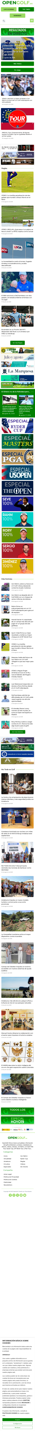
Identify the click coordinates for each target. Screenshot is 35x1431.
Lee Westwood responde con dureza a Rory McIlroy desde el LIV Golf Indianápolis (22, 686)
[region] (17, 1384)
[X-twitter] (17, 1195)
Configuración (17, 1423)
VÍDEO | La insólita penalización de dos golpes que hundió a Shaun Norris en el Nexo (15, 197)
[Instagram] (13, 1195)
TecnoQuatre (28, 1191)
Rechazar (17, 1427)
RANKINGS (17, 15)
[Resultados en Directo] (17, 32)
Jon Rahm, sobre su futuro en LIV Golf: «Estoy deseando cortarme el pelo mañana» (22, 586)
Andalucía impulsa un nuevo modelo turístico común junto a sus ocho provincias (14, 902)
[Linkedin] (21, 1195)
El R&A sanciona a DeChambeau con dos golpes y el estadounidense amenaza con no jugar (16, 297)
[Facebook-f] (10, 1195)
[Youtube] (24, 1195)
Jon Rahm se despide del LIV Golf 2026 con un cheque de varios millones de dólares (22, 597)
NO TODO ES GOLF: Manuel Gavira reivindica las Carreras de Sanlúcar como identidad (16, 868)
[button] (4, 21)
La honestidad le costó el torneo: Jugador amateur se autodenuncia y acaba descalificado (16, 263)
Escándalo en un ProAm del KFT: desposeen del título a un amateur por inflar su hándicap (15, 331)
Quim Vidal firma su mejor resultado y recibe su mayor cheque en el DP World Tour (21, 635)
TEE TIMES (26, 9)
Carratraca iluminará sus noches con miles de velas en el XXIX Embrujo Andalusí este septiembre (17, 833)
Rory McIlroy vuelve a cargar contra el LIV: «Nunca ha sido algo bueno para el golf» (22, 724)
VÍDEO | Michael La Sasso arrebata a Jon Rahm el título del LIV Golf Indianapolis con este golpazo (17, 100)
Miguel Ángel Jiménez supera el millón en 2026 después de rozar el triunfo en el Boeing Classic (26, 410)
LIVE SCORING (9, 9)
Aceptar (17, 1419)
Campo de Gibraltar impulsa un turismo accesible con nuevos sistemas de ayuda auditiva (16, 969)
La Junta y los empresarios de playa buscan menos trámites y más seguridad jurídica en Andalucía (17, 799)
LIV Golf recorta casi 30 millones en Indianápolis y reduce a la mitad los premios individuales (9, 409)
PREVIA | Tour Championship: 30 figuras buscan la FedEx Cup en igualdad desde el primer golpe (17, 134)
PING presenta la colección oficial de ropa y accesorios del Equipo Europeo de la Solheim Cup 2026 (17, 48)
